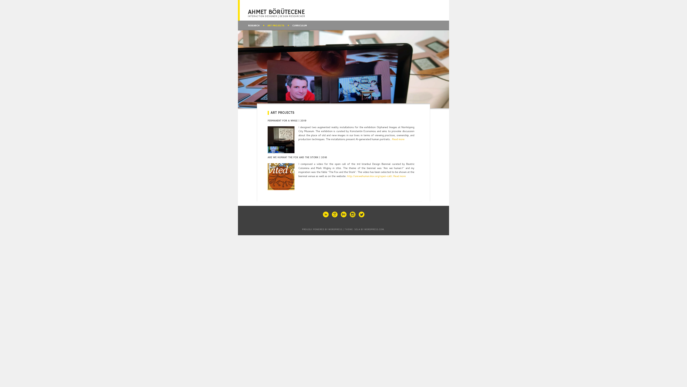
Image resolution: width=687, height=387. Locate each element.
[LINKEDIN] (325, 214)
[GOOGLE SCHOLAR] (334, 214)
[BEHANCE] (343, 214)
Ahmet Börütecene (276, 12)
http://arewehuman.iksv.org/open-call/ (369, 176)
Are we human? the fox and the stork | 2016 (297, 157)
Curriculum (299, 25)
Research (254, 25)
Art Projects (275, 25)
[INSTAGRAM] (352, 214)
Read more (398, 139)
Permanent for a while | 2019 (287, 120)
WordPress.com (374, 229)
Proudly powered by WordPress (322, 229)
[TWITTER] (361, 214)
